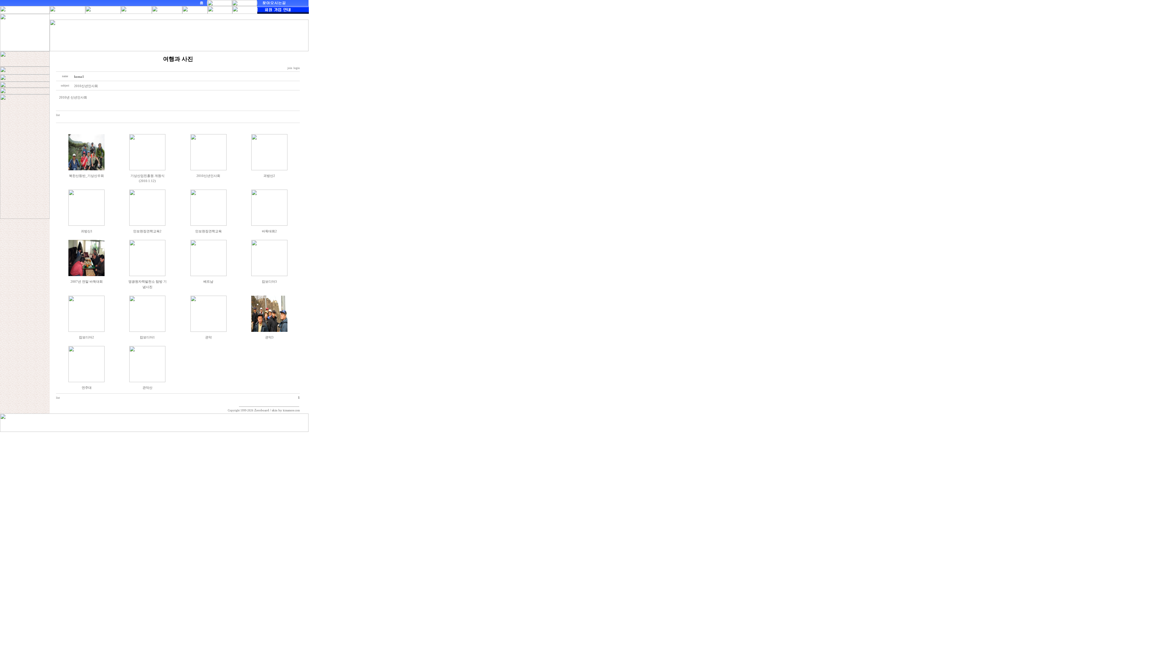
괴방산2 (269, 176)
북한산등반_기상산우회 (86, 176)
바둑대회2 (269, 231)
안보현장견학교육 (208, 231)
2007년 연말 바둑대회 (87, 281)
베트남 (208, 281)
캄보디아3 (269, 281)
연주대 (87, 387)
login (296, 68)
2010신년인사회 (208, 176)
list (58, 115)
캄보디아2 (86, 337)
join (289, 68)
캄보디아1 (147, 337)
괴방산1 (86, 231)
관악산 (147, 387)
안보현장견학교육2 (147, 231)
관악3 (269, 337)
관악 (208, 337)
